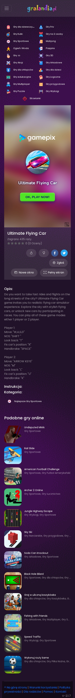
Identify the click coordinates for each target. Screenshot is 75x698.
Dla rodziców (32, 692)
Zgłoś (60, 263)
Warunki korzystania (43, 687)
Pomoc (48, 692)
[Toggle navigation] (7, 8)
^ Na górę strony (15, 687)
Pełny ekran (56, 272)
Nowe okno (26, 272)
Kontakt (60, 692)
